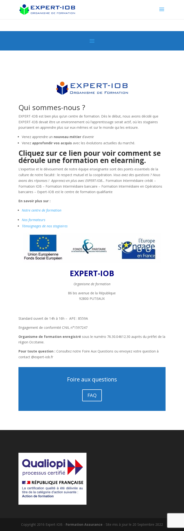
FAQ (92, 395)
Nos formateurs (33, 220)
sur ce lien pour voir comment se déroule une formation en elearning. (89, 156)
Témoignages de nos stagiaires (45, 226)
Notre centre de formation (41, 210)
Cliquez (31, 153)
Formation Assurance (84, 524)
